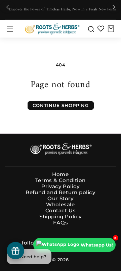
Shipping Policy (60, 217)
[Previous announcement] (7, 7)
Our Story (60, 199)
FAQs (60, 223)
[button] (10, 29)
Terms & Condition (60, 180)
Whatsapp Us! (97, 245)
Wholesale (60, 205)
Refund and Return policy (60, 192)
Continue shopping (61, 105)
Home (60, 174)
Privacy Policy (60, 186)
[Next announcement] (113, 7)
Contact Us (60, 211)
